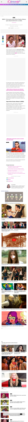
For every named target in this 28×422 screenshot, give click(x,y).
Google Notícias (10, 181)
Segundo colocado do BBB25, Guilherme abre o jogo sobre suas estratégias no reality (17, 402)
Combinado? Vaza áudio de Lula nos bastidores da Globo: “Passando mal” (16, 174)
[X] (3, 38)
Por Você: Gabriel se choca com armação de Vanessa (16, 168)
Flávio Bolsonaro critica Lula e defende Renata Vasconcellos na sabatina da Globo (15, 167)
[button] (24, 2)
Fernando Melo (13, 184)
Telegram (9, 179)
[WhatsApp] (3, 40)
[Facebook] (3, 36)
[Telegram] (3, 41)
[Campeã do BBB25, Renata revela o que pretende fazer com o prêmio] (5, 395)
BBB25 (14, 17)
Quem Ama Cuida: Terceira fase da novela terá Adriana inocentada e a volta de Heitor (16, 170)
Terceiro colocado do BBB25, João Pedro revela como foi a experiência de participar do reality (18, 409)
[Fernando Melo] (9, 186)
